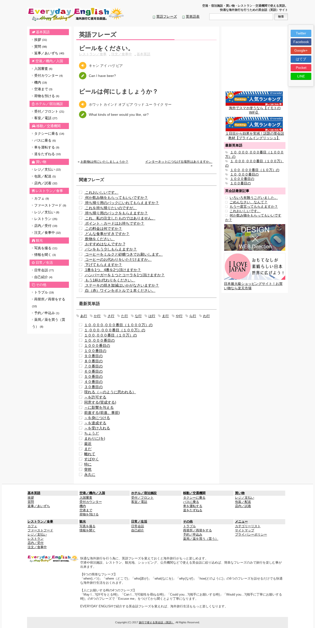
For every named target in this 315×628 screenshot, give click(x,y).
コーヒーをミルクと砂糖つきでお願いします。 (123, 254)
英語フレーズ (166, 16)
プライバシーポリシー (251, 534)
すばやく (91, 459)
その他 (41, 285)
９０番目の (93, 356)
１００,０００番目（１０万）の (110, 335)
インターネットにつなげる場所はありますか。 (178, 161)
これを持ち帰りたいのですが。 (110, 208)
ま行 (165, 316)
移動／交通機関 (48, 126)
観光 (39, 240)
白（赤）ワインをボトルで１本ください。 (119, 290)
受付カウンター (48, 75)
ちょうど (91, 433)
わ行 (206, 316)
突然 (88, 469)
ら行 (192, 316)
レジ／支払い (47, 169)
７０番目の (93, 366)
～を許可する (95, 397)
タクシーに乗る (48, 133)
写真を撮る (45, 248)
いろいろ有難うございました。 (254, 198)
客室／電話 (45, 118)
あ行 (83, 316)
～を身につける (97, 418)
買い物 (41, 162)
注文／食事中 (47, 232)
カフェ (41, 198)
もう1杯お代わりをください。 (109, 280)
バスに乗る (44, 140)
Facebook (301, 42)
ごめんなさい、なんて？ (249, 202)
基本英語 (43, 32)
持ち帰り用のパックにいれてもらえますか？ (121, 203)
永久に (89, 474)
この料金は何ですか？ (103, 228)
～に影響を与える (99, 407)
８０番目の (93, 361)
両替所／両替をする (48, 302)
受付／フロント (48, 111)
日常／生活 (44, 262)
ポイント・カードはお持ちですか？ (114, 223)
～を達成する (95, 423)
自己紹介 (42, 277)
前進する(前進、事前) (102, 412)
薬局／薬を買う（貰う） (48, 323)
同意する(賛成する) (100, 402)
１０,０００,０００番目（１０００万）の (118, 325)
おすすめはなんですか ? (104, 244)
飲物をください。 (99, 239)
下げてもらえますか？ (103, 265)
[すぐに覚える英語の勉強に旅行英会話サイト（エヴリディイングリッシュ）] (53, 558)
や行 (179, 316)
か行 (97, 316)
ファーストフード (49, 205)
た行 (124, 316)
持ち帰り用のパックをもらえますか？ (116, 213)
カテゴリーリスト (248, 526)
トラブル (43, 292)
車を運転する (46, 147)
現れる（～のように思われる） (110, 392)
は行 (151, 316)
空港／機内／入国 (49, 61)
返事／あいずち (48, 53)
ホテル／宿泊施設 (49, 104)
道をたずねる (47, 154)
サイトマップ (244, 530)
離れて (89, 454)
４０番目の (93, 382)
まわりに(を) (94, 438)
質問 (40, 46)
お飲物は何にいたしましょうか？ (104, 161)
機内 (40, 82)
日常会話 (43, 270)
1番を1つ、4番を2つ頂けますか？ (112, 270)
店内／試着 (45, 183)
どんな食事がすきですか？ (106, 234)
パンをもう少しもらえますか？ (110, 249)
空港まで (42, 89)
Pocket (301, 68)
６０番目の (93, 371)
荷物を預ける (46, 96)
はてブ (301, 59)
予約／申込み (46, 313)
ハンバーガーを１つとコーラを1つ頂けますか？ (124, 275)
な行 (138, 316)
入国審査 (42, 69)
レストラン (45, 219)
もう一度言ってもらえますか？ (254, 206)
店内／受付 (45, 226)
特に (88, 464)
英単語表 (193, 16)
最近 (88, 443)
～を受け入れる (97, 428)
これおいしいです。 (101, 192)
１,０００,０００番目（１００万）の (114, 330)
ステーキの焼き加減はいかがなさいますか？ (121, 285)
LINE (301, 76)
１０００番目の (97, 345)
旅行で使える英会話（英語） (156, 622)
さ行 (111, 316)
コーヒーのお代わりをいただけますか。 (118, 259)
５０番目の (93, 376)
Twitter (301, 33)
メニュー (241, 521)
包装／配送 (44, 176)
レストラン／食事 (49, 191)
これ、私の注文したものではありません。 (119, 218)
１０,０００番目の (99, 340)
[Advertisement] (146, 143)
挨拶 (40, 40)
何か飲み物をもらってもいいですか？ (116, 197)
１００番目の (95, 351)
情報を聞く (44, 255)
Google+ (301, 50)
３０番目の (93, 387)
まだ (88, 449)
